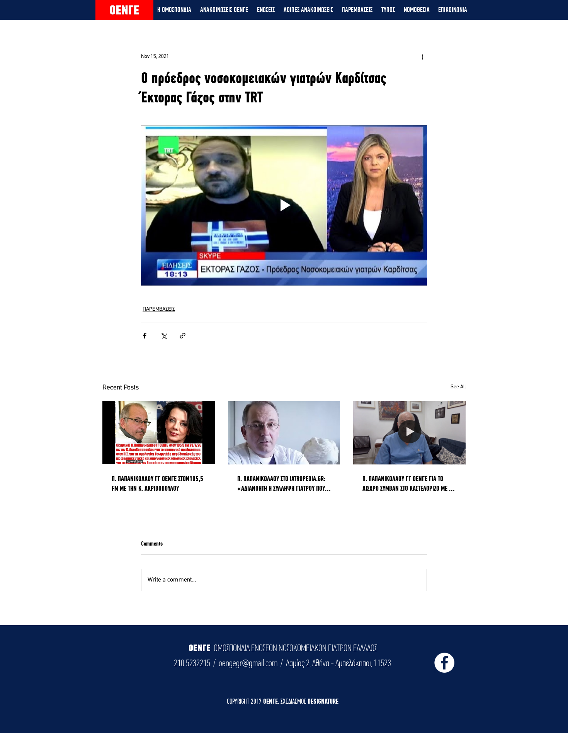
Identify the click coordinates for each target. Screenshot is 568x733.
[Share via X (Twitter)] (163, 335)
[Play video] (284, 205)
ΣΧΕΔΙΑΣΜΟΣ (294, 701)
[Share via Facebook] (144, 335)
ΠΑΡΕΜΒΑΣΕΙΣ (159, 309)
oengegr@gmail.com (248, 663)
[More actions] (422, 56)
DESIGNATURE (323, 701)
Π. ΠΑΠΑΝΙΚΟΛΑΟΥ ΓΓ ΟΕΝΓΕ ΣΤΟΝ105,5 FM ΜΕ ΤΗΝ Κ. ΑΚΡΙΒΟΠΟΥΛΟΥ (157, 483)
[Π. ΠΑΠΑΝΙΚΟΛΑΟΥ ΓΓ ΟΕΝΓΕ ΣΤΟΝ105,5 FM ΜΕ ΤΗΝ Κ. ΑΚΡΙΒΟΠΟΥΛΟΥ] (158, 432)
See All (458, 387)
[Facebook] (444, 663)
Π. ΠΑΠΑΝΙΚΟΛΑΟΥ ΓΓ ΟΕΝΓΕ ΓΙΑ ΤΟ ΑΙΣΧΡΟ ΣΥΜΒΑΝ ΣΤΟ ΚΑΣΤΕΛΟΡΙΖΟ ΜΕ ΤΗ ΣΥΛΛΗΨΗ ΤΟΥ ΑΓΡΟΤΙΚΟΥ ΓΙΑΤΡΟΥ (408, 483)
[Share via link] (182, 335)
